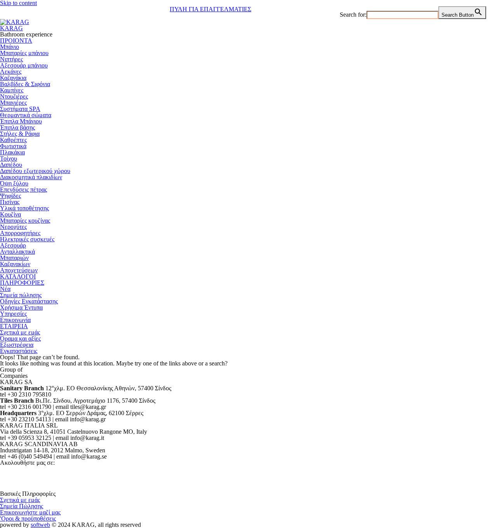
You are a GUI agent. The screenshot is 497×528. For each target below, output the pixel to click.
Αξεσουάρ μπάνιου (24, 65)
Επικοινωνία (15, 320)
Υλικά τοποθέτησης (24, 208)
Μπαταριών (14, 257)
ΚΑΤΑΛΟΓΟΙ (18, 276)
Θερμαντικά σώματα (25, 115)
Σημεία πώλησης (21, 295)
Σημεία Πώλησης (21, 506)
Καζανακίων (15, 264)
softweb (40, 524)
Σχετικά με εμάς (20, 332)
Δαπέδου (11, 164)
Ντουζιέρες (14, 96)
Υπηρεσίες (13, 313)
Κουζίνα (10, 214)
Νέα (5, 289)
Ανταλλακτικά (17, 251)
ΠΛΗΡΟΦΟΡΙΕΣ (22, 282)
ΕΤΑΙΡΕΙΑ (14, 326)
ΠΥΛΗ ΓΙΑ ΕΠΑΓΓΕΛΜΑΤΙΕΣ (210, 9)
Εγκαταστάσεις (18, 351)
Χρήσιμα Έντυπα (21, 307)
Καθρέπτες (13, 140)
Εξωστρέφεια (16, 344)
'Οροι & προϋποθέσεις (28, 518)
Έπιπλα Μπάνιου (21, 121)
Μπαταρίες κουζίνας (25, 220)
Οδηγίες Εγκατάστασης (29, 301)
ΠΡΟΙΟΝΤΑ (16, 40)
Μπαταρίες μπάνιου (24, 53)
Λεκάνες (10, 71)
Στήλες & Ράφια (20, 133)
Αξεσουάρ (13, 245)
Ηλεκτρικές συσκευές (27, 239)
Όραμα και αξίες (20, 338)
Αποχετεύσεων (19, 270)
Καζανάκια (13, 77)
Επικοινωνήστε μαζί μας (30, 512)
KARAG (11, 28)
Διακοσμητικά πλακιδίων (31, 177)
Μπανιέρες (13, 102)
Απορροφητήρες (20, 233)
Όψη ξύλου (14, 183)
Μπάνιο (9, 46)
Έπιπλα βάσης (17, 127)
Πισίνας (9, 202)
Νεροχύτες (13, 226)
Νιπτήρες (11, 59)
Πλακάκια (12, 152)
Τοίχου (8, 158)
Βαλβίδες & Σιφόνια (25, 84)
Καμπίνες (11, 90)
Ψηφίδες (10, 195)
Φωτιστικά (13, 146)
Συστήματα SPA (20, 109)
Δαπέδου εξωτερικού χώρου (35, 171)
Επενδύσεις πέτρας (23, 189)
